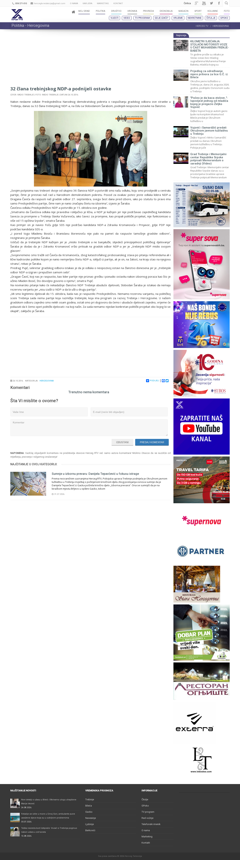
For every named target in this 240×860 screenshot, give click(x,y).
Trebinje (89, 799)
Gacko (88, 811)
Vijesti (114, 17)
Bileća (88, 805)
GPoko (224, 17)
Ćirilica (187, 3)
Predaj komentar (152, 442)
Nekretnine (195, 17)
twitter (211, 3)
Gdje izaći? (161, 17)
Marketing (147, 836)
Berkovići (90, 830)
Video (126, 17)
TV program (142, 17)
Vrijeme (178, 17)
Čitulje (210, 17)
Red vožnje (147, 818)
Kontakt (146, 842)
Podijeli (154, 380)
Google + (196, 3)
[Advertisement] (90, 59)
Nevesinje (90, 818)
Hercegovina (47, 381)
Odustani (122, 442)
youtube (204, 3)
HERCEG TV (202, 26)
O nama (146, 830)
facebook (219, 3)
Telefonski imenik (151, 824)
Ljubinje (89, 824)
